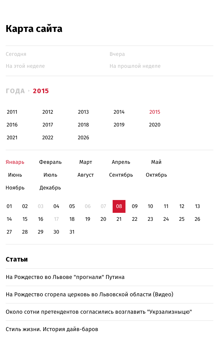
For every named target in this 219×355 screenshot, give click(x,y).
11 (166, 206)
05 (72, 206)
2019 (119, 125)
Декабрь (50, 188)
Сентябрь (121, 175)
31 (72, 232)
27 (9, 232)
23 (150, 219)
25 (181, 219)
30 (56, 232)
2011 (12, 112)
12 (181, 206)
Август (85, 175)
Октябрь (156, 175)
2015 (41, 91)
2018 (83, 125)
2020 (155, 125)
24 (166, 219)
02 (25, 206)
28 (25, 232)
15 (25, 219)
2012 (47, 112)
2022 (47, 137)
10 (150, 206)
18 (72, 219)
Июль (50, 175)
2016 (12, 125)
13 (197, 206)
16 (40, 219)
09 (135, 206)
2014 (119, 112)
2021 (12, 137)
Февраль (50, 162)
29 (40, 232)
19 (87, 219)
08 (119, 206)
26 (197, 219)
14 (9, 219)
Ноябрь (15, 188)
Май (156, 162)
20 (103, 219)
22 (134, 219)
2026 (83, 137)
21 (119, 219)
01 (9, 206)
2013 (83, 112)
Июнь (15, 175)
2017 (47, 125)
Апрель (121, 162)
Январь (15, 162)
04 (56, 206)
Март (85, 162)
